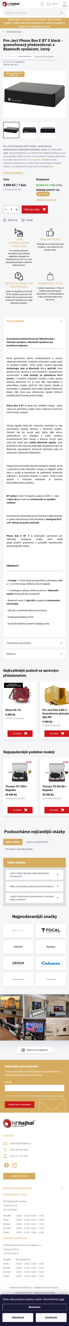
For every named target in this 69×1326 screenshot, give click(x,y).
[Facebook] (6, 1164)
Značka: (10, 65)
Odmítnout (18, 1317)
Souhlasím (51, 1317)
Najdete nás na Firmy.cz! (46, 1287)
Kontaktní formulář (19, 1176)
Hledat (62, 13)
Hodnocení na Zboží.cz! (21, 1287)
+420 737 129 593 (19, 1156)
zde (62, 1299)
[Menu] (65, 4)
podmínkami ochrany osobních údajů (47, 1096)
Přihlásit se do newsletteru (19, 1104)
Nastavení (34, 1307)
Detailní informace (13, 173)
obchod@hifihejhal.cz (20, 1143)
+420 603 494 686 (19, 1149)
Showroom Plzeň (23, 1292)
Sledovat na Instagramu (37, 1050)
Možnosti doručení (46, 200)
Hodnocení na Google (44, 1292)
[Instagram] (14, 1164)
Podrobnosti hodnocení (44, 56)
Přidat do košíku (32, 209)
